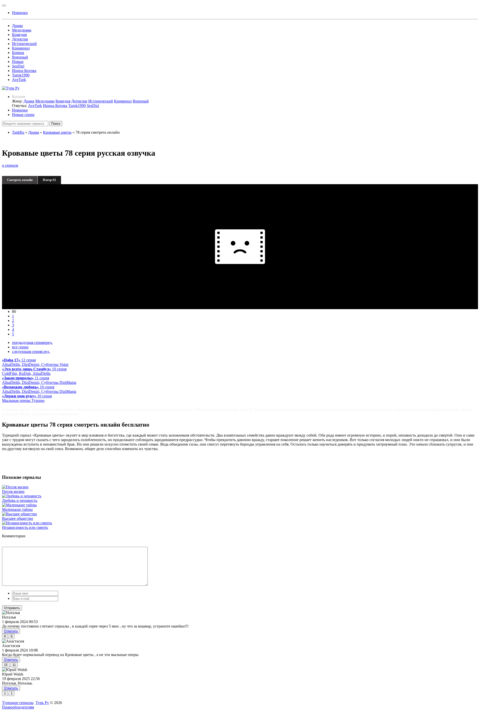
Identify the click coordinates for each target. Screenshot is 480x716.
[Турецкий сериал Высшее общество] (19, 514)
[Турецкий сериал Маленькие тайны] (19, 505)
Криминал (21, 48)
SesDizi (18, 66)
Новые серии (23, 114)
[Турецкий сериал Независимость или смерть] (27, 523)
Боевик (18, 52)
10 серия (34, 371)
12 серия (35, 362)
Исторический (24, 43)
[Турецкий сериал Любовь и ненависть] (21, 496)
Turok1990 (21, 75)
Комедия (19, 34)
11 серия (39, 380)
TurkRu (18, 132)
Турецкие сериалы (18, 703)
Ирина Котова (24, 70)
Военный (20, 57)
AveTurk (19, 79)
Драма (17, 25)
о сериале (10, 165)
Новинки (20, 110)
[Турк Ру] (11, 88)
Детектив (20, 39)
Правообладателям (18, 707)
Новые (18, 61)
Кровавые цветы (57, 132)
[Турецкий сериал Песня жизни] (15, 487)
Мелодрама (21, 30)
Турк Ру (42, 703)
